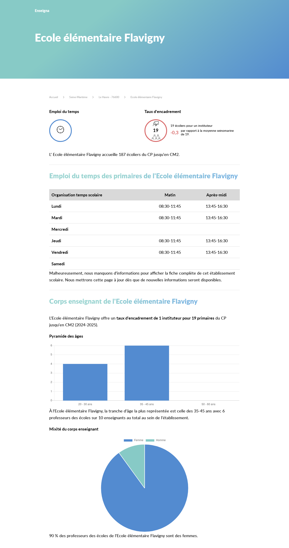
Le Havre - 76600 (109, 97)
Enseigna (42, 10)
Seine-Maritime (78, 97)
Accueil (53, 97)
